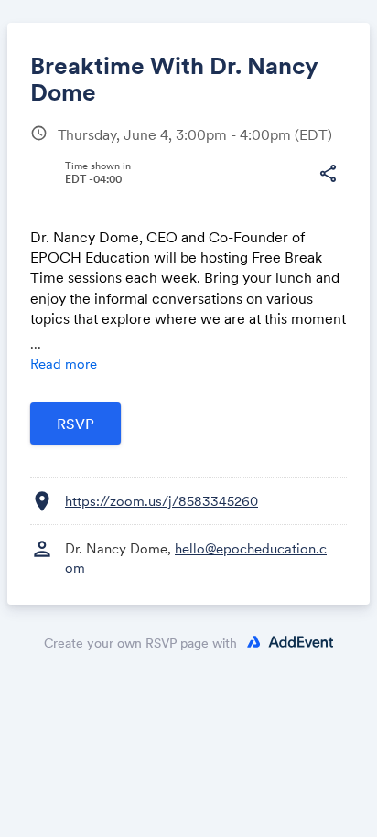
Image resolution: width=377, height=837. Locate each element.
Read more (63, 363)
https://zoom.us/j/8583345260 (161, 501)
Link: (64, 215)
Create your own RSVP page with (140, 643)
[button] (327, 174)
